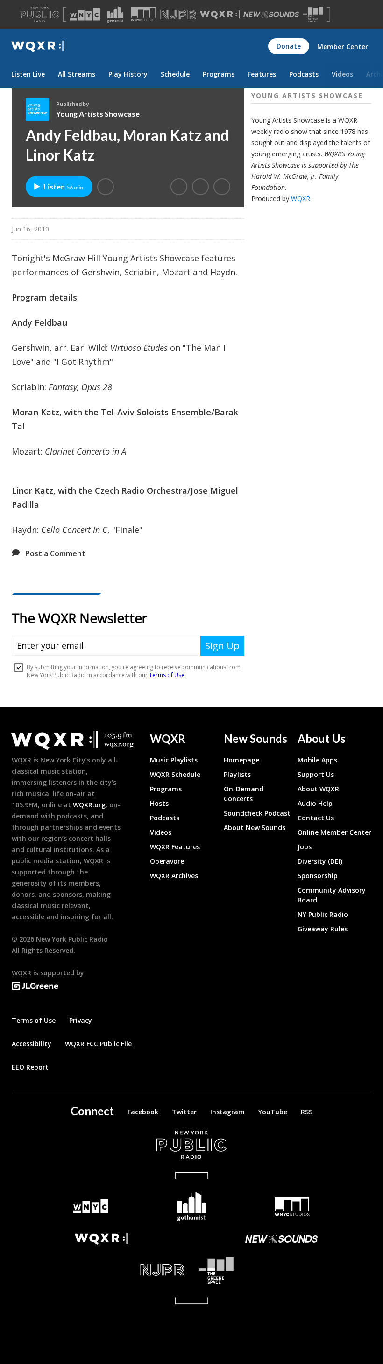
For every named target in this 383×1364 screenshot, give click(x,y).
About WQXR (318, 788)
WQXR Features (175, 846)
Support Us (316, 774)
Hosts (159, 803)
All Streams (76, 74)
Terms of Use (34, 1020)
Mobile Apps (317, 759)
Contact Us (316, 817)
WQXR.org (89, 804)
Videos (342, 74)
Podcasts (304, 74)
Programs (218, 74)
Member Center (342, 46)
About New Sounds (254, 827)
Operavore (167, 861)
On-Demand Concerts (243, 793)
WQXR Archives (174, 875)
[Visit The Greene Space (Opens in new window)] (313, 15)
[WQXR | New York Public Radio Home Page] (37, 46)
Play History (128, 74)
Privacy (80, 1020)
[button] (105, 186)
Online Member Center (334, 832)
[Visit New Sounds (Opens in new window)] (271, 14)
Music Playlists (174, 759)
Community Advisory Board (332, 895)
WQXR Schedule (175, 774)
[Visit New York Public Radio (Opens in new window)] (191, 1145)
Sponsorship (318, 875)
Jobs (305, 846)
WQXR (300, 198)
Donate (289, 46)
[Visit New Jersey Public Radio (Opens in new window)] (102, 1270)
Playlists (237, 774)
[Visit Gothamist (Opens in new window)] (115, 14)
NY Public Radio (323, 914)
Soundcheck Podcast (257, 813)
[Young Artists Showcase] (41, 109)
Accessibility (31, 1043)
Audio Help (315, 803)
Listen (63, 186)
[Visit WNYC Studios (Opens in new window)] (143, 14)
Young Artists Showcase (98, 113)
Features (262, 74)
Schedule (175, 74)
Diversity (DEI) (320, 861)
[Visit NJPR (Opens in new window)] (178, 15)
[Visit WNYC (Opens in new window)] (85, 14)
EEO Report (30, 1067)
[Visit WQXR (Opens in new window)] (220, 14)
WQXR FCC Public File (98, 1043)
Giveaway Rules (323, 928)
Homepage (241, 759)
